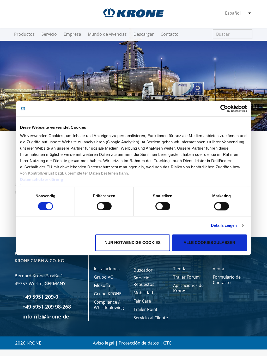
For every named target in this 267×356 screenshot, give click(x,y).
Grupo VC (103, 277)
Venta (218, 269)
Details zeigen (224, 225)
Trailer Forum (186, 277)
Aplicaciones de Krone (188, 288)
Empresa (72, 34)
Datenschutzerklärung (41, 179)
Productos (24, 34)
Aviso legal (103, 343)
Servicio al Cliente (151, 318)
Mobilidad (143, 293)
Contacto (170, 34)
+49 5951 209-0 (39, 296)
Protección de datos (139, 343)
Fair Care (142, 301)
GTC (167, 343)
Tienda (179, 269)
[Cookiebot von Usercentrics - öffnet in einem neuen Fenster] (224, 108)
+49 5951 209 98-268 (46, 306)
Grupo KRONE (108, 294)
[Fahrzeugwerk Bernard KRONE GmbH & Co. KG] (133, 12)
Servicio (49, 34)
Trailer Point (145, 309)
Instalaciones (107, 269)
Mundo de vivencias (107, 34)
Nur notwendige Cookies (133, 243)
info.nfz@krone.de (45, 316)
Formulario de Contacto (227, 279)
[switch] (104, 206)
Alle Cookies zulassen (209, 243)
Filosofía (102, 285)
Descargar (144, 34)
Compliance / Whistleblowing (109, 304)
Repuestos (144, 284)
